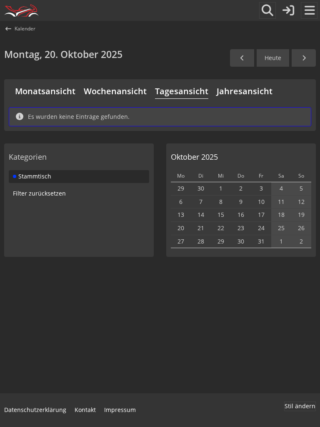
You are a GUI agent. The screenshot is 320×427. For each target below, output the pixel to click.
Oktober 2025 (194, 157)
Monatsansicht (45, 91)
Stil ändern (300, 406)
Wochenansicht (115, 91)
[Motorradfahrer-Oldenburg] (21, 10)
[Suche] (267, 10)
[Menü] (309, 10)
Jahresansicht (244, 91)
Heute (273, 58)
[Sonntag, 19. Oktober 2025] (242, 58)
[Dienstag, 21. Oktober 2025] (304, 58)
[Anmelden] (288, 10)
